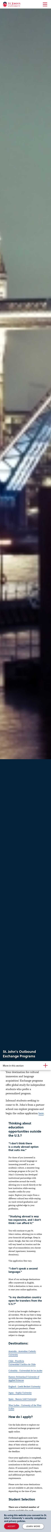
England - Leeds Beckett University (24, 1386)
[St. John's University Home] (11, 4)
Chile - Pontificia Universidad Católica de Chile (22, 1362)
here (41, 1113)
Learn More (33, 1526)
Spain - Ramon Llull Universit (22, 1398)
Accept (11, 1526)
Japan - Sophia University (20, 1392)
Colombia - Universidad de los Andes (25, 1370)
